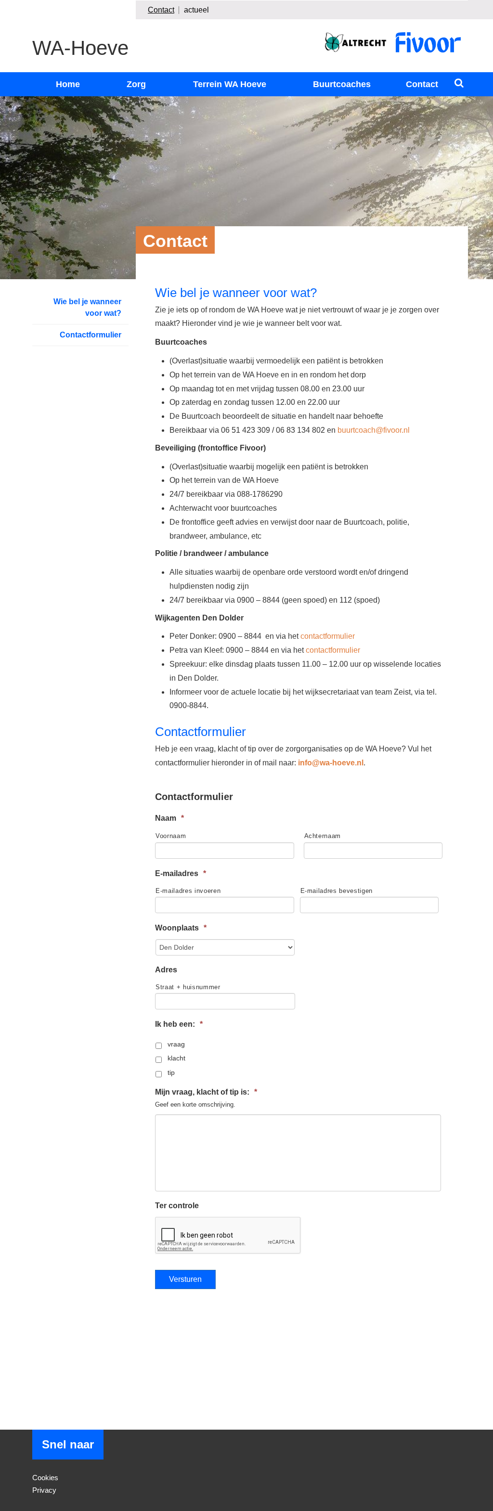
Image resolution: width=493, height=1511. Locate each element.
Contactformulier (90, 335)
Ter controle (177, 1205)
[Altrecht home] (355, 42)
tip (171, 1072)
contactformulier (327, 636)
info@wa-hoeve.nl (330, 763)
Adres (166, 970)
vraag (176, 1044)
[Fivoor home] (428, 42)
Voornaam (171, 835)
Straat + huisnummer (188, 987)
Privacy (44, 1490)
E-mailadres (180, 873)
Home (68, 84)
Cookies (45, 1477)
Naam (169, 818)
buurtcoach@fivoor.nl (373, 430)
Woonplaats (181, 928)
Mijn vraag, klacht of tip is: (206, 1092)
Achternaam (322, 835)
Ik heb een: (179, 1024)
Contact (161, 10)
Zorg (136, 84)
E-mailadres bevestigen (336, 890)
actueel (196, 10)
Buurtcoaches (342, 84)
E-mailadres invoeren (188, 890)
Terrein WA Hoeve (229, 84)
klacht (176, 1058)
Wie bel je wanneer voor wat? (87, 307)
